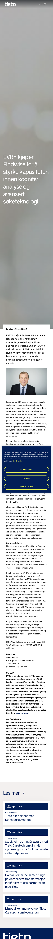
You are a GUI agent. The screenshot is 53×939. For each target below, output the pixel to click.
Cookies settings (26, 487)
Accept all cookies (26, 470)
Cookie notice (17, 461)
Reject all (26, 478)
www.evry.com (22, 713)
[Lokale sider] (44, 4)
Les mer (11, 792)
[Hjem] (10, 4)
